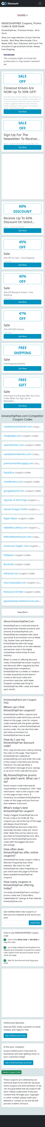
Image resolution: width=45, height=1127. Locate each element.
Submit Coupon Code (11, 1072)
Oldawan (17, 555)
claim (29, 1097)
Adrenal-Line (19, 573)
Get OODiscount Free (15, 1035)
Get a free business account (18, 1062)
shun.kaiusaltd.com (23, 582)
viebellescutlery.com (24, 527)
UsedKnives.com (22, 481)
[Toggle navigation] (40, 3)
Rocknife (17, 564)
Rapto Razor (19, 518)
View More (23, 612)
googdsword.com (22, 490)
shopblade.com (21, 435)
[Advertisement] (22, 176)
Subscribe (35, 922)
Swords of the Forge (24, 500)
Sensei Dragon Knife (24, 509)
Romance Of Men (22, 591)
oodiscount (10, 3)
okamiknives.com (22, 445)
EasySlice (17, 472)
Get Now (22, 111)
